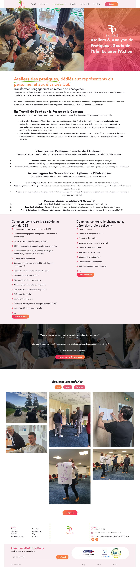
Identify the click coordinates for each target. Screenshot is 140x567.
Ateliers (67, 387)
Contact (35, 536)
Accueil (33, 4)
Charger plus (70, 512)
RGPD (115, 564)
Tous (58, 387)
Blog (33, 534)
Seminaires (79, 387)
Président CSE (84, 4)
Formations (43, 4)
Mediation (73, 4)
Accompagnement (58, 4)
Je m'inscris (62, 557)
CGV (99, 564)
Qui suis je (96, 4)
